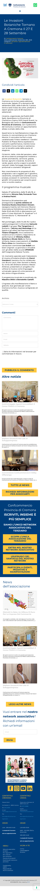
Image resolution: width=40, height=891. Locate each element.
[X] (8, 91)
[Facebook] (4, 91)
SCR (28, 882)
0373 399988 (25, 806)
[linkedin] (29, 788)
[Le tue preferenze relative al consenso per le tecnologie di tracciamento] (36, 887)
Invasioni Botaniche (13, 99)
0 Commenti (8, 43)
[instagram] (17, 788)
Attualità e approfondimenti (20, 41)
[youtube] (23, 788)
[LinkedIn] (13, 91)
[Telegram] (21, 91)
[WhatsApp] (17, 91)
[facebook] (10, 788)
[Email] (25, 91)
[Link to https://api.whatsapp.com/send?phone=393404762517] (35, 5)
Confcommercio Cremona (14, 38)
